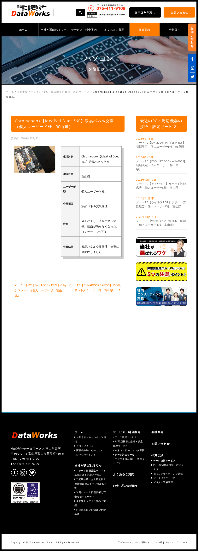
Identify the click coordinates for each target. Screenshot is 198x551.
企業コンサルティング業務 (129, 450)
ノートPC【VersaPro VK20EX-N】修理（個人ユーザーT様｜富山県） (161, 223)
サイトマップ (171, 542)
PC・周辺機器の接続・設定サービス (67, 91)
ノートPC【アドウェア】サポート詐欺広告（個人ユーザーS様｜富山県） (161, 186)
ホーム (23, 29)
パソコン (36, 91)
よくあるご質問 (114, 29)
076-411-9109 (29, 458)
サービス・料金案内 (84, 29)
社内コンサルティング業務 (168, 473)
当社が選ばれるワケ (53, 29)
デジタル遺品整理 (163, 482)
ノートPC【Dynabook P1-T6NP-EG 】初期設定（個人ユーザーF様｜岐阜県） (161, 144)
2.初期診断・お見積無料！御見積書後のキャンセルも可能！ (90, 484)
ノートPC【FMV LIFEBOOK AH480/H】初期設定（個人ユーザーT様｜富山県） (161, 165)
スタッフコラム (85, 446)
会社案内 (174, 29)
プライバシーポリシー (127, 542)
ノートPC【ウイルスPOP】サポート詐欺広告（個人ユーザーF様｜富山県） (161, 204)
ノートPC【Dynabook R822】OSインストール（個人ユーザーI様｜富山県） (41, 290)
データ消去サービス (125, 454)
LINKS (184, 542)
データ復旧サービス (125, 437)
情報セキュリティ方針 (151, 542)
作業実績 (144, 29)
